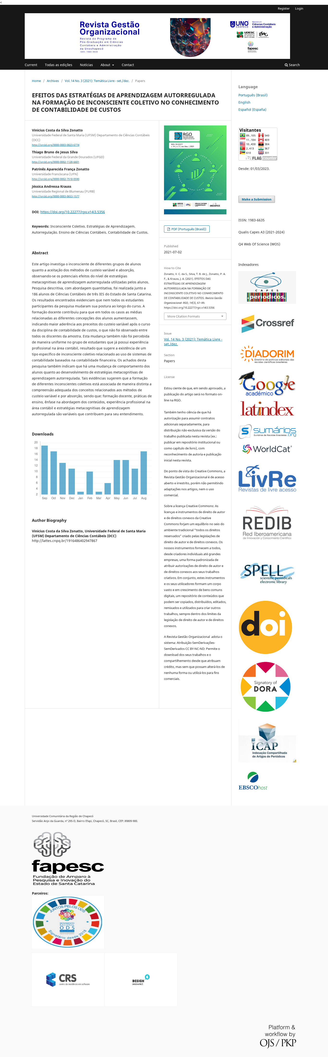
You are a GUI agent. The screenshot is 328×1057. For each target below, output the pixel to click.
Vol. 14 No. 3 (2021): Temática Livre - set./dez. (97, 81)
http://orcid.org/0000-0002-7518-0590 (55, 179)
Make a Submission (257, 199)
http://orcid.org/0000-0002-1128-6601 (55, 162)
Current (31, 64)
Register (284, 8)
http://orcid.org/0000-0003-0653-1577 (55, 196)
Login (299, 8)
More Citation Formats (183, 316)
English (244, 102)
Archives (53, 81)
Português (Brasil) (252, 95)
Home (36, 81)
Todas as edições (58, 64)
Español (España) (252, 109)
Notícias (86, 64)
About (106, 64)
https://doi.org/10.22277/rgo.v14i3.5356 (72, 212)
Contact (128, 64)
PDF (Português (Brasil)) (188, 229)
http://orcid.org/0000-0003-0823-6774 (55, 145)
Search (294, 64)
